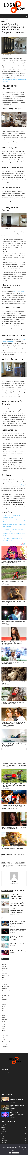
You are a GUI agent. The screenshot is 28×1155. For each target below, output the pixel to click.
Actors (4, 962)
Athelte (4, 964)
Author (4, 966)
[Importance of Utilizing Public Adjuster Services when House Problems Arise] (5, 903)
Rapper (4, 1024)
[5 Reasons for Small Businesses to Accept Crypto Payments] (5, 931)
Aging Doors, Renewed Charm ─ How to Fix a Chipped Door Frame (16, 896)
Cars (3, 977)
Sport (3, 1030)
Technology (5, 1035)
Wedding (4, 1044)
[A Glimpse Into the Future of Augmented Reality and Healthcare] (5, 938)
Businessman (5, 975)
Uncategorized (6, 1041)
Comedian (4, 982)
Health (4, 1004)
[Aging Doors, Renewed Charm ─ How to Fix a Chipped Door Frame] (5, 896)
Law (3, 1008)
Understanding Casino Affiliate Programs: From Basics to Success (20, 864)
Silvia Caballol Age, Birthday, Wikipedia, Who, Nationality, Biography (17, 1107)
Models (4, 1017)
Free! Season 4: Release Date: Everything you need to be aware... (17, 1099)
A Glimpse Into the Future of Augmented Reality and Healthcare (17, 938)
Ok (10, 1152)
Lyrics (3, 1015)
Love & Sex (5, 1013)
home (15, 854)
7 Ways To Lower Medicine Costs (18, 943)
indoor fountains (21, 854)
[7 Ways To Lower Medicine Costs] (5, 945)
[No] (26, 1149)
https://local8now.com (14, 883)
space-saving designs (19, 485)
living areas (4, 856)
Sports (4, 1033)
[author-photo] (14, 879)
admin (4, 34)
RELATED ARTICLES (7, 891)
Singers (4, 1028)
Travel (3, 1039)
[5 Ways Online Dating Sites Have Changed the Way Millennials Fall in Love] (5, 1114)
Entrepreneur (5, 993)
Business (4, 973)
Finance (4, 997)
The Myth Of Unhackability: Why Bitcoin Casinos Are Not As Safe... (17, 923)
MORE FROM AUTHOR (19, 891)
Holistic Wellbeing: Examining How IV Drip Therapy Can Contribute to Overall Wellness (7, 865)
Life (3, 1010)
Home (2, 19)
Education (4, 988)
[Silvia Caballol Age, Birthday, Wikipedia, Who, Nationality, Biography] (5, 1107)
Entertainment (6, 990)
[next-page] (5, 918)
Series (3, 1026)
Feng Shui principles (18, 291)
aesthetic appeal (9, 854)
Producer (4, 1022)
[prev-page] (2, 918)
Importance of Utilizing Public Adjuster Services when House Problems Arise (18, 903)
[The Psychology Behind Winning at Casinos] (5, 952)
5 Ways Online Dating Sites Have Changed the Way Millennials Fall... (18, 1114)
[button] (2, 16)
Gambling (4, 999)
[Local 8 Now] (14, 7)
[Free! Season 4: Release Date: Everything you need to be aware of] (5, 1099)
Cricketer (4, 984)
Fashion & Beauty (6, 995)
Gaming (4, 1002)
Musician (4, 1019)
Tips (9, 856)
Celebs (4, 979)
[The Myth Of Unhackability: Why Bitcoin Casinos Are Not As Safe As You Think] (5, 923)
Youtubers (5, 1046)
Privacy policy (15, 1152)
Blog (3, 971)
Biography (4, 968)
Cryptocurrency (6, 986)
